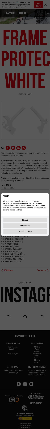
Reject (25, 220)
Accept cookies (25, 231)
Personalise (25, 226)
